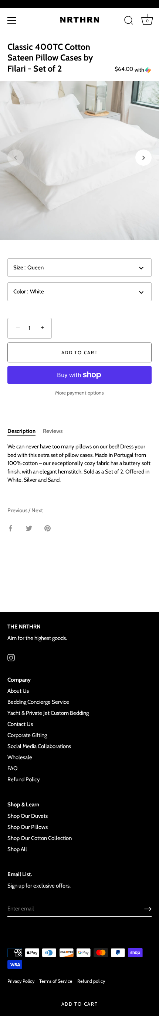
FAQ (12, 768)
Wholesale (19, 757)
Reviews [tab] (52, 431)
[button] (142, 69)
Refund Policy (23, 779)
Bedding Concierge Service (38, 702)
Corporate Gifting (27, 735)
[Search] (129, 21)
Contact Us (20, 724)
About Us (18, 691)
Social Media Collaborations (39, 746)
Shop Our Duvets (27, 816)
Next (37, 510)
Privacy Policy (20, 981)
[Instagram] (11, 657)
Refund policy (91, 981)
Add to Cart (79, 1004)
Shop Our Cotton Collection (39, 838)
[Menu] (12, 20)
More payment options (79, 393)
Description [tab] (21, 431)
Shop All (17, 849)
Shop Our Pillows (27, 827)
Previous (17, 510)
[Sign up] (148, 909)
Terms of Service (55, 981)
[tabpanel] (79, 463)
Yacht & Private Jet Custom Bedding (48, 713)
